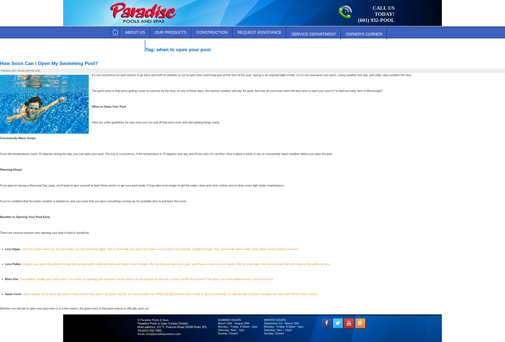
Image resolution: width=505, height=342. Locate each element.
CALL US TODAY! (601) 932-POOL (376, 14)
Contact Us (127, 46)
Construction (212, 32)
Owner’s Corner (364, 34)
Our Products (170, 32)
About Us (135, 32)
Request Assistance (259, 32)
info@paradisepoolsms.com (163, 333)
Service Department (313, 34)
